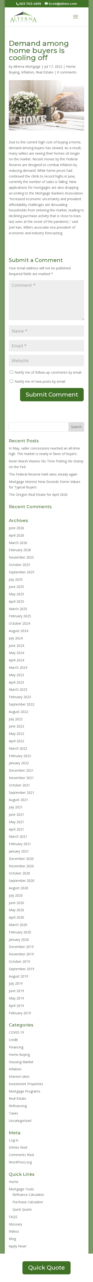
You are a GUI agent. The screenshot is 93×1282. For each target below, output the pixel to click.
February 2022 (20, 756)
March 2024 (18, 667)
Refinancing (18, 1106)
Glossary (15, 1224)
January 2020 (19, 939)
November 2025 (21, 557)
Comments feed (21, 1154)
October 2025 (19, 564)
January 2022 (19, 763)
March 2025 (18, 609)
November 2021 (21, 777)
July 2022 (16, 719)
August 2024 (18, 630)
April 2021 (16, 829)
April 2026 (16, 535)
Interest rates (19, 1076)
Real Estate (44, 72)
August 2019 (18, 976)
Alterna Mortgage (27, 66)
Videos (14, 1231)
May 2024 (16, 652)
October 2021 (19, 785)
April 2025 (16, 601)
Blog (12, 1238)
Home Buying (19, 1054)
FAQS (13, 1216)
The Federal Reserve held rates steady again (43, 474)
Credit (13, 1039)
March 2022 (18, 748)
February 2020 (20, 932)
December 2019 (21, 946)
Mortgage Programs (24, 1091)
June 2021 (16, 814)
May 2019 (16, 998)
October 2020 (19, 873)
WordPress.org (20, 1162)
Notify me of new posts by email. (40, 381)
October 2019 (19, 961)
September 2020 (21, 880)
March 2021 (18, 836)
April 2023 (16, 682)
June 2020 (16, 902)
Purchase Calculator (27, 1202)
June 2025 (16, 586)
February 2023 (20, 697)
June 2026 (16, 528)
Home (13, 1181)
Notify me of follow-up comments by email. (48, 372)
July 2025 (16, 579)
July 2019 (16, 983)
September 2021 (21, 792)
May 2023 (16, 675)
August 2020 (18, 888)
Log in (13, 1140)
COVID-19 (16, 1032)
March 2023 (18, 689)
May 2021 (16, 822)
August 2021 (18, 799)
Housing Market (21, 1062)
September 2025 (21, 572)
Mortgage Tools (21, 1189)
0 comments (67, 72)
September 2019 (21, 969)
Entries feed (18, 1147)
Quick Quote (22, 1209)
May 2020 (16, 910)
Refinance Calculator (28, 1194)
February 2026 (20, 550)
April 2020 (16, 917)
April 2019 (16, 1005)
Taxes (13, 1113)
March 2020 (18, 924)
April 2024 (16, 660)
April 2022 (16, 741)
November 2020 (21, 866)
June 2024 (16, 645)
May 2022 (16, 733)
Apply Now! (17, 1246)
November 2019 (21, 954)
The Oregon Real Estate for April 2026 (38, 494)
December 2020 (21, 858)
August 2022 (18, 711)
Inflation (27, 72)
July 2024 (16, 638)
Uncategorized (20, 1120)
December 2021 (21, 770)
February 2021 (20, 844)
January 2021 (19, 851)
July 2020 (16, 895)
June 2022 (16, 726)
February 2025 (20, 616)
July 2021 (16, 807)
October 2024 (19, 623)
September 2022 (21, 704)
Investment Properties (26, 1084)
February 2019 (20, 1013)
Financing (16, 1047)
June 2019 (16, 991)
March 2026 (18, 542)
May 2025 (16, 594)
